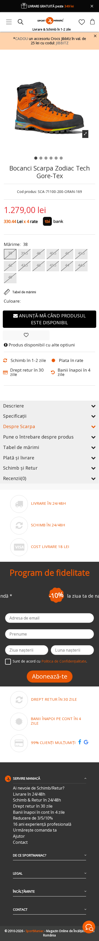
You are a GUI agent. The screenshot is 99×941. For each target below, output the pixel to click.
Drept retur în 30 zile (33, 806)
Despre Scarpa (19, 426)
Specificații (14, 416)
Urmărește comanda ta (35, 830)
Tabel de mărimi (21, 447)
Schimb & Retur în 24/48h (37, 800)
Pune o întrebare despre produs (38, 437)
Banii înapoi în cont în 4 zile (39, 812)
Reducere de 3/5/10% (33, 818)
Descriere (13, 406)
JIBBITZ (62, 42)
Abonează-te (49, 676)
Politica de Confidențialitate (63, 661)
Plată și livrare (18, 458)
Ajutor (19, 836)
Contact (20, 842)
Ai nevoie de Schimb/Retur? (38, 788)
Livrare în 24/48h (29, 794)
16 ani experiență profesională (42, 824)
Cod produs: (27, 192)
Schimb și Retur (20, 468)
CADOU (21, 38)
